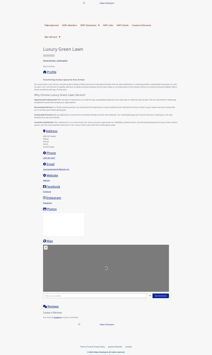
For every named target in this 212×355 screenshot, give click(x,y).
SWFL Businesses (88, 25)
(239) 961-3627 (49, 158)
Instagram (53, 198)
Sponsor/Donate (115, 346)
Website (52, 175)
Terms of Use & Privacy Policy (92, 346)
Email (51, 164)
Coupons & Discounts (141, 25)
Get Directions (161, 296)
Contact (128, 346)
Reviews (53, 306)
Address (51, 131)
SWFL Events (122, 25)
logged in (58, 317)
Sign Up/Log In (50, 37)
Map (50, 241)
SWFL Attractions (69, 25)
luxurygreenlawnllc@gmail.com (56, 169)
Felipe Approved (51, 25)
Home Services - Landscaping (55, 60)
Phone (51, 153)
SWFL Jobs (108, 25)
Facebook (53, 186)
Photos (52, 209)
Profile (51, 72)
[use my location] (150, 296)
